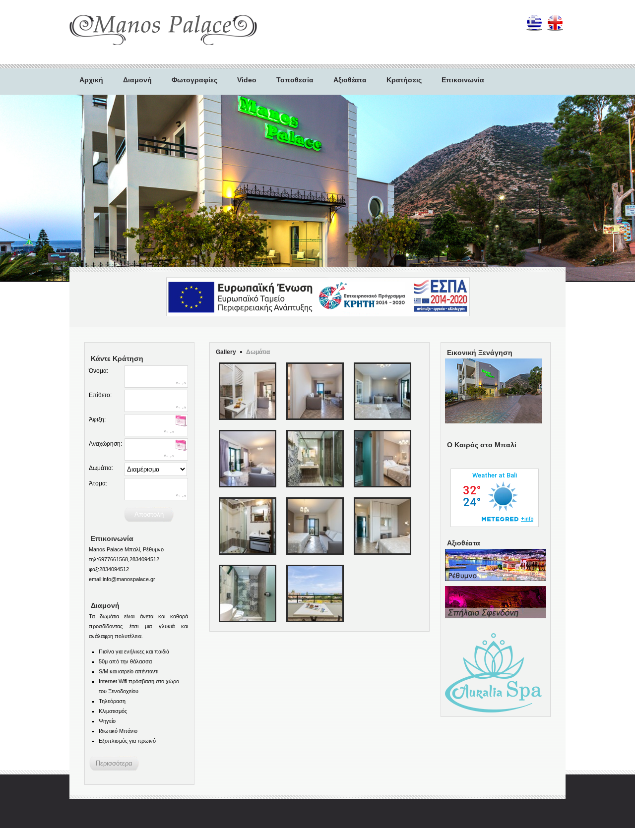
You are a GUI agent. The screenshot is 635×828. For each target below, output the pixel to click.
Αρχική (91, 80)
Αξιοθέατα (350, 80)
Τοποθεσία (295, 80)
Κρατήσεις (404, 80)
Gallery (226, 352)
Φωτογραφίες (194, 80)
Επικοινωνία (463, 80)
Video (246, 80)
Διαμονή (137, 80)
